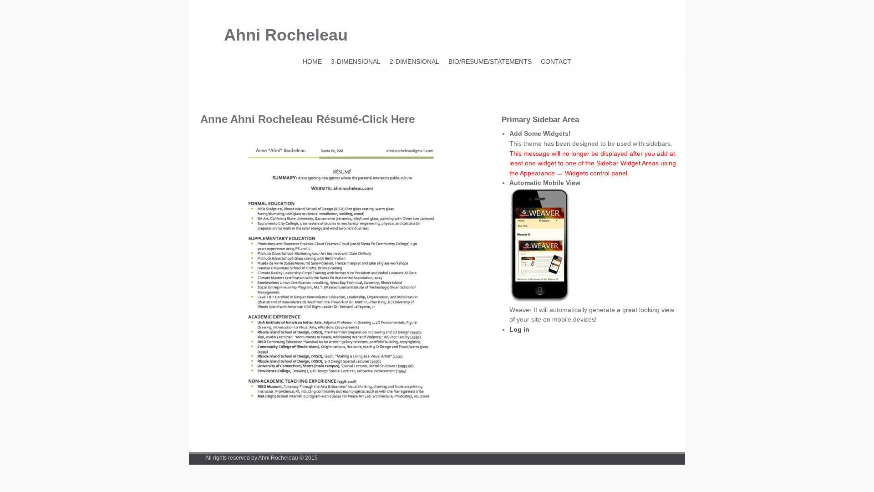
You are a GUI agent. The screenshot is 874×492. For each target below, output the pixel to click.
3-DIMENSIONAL (356, 61)
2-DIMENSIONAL (414, 61)
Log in (519, 329)
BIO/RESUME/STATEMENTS (490, 61)
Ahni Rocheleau (286, 35)
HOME (312, 61)
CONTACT (556, 61)
